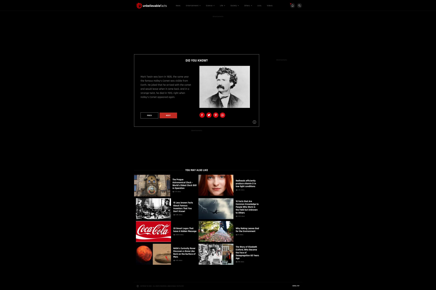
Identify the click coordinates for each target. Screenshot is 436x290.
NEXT (168, 115)
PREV (149, 115)
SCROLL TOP (295, 286)
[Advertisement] (218, 34)
